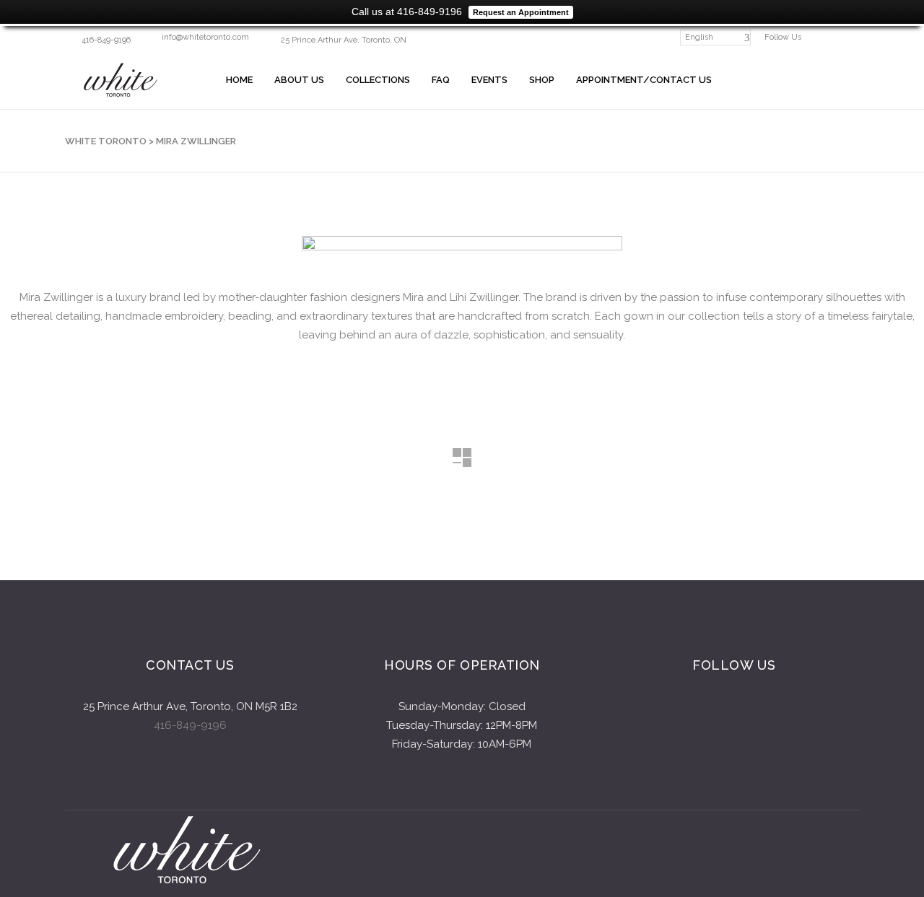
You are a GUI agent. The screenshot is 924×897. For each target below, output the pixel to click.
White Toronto (106, 141)
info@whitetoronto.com (205, 37)
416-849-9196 (190, 725)
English (699, 37)
